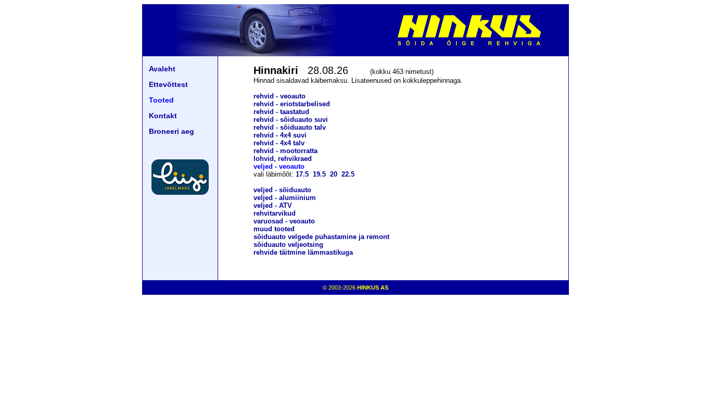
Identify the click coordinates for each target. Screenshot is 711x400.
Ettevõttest (168, 84)
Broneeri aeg (171, 131)
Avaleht (162, 69)
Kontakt (163, 115)
